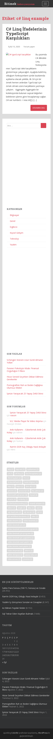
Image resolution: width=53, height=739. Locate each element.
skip (31, 508)
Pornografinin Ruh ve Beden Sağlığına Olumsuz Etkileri (25, 386)
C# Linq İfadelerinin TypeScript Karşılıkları (26, 33)
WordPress (43, 733)
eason (13, 415)
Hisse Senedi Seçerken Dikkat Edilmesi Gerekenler (25, 378)
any (10, 469)
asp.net (20, 469)
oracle (12, 499)
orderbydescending (17, 503)
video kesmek (31, 520)
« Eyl (4, 662)
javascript (24, 490)
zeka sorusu (14, 559)
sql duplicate (14, 512)
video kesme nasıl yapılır (19, 546)
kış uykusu (37, 490)
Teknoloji (14, 238)
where (29, 550)
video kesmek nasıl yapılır (20, 542)
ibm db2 (30, 486)
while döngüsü (15, 555)
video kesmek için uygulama (21, 538)
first (26, 478)
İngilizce (13, 226)
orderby (23, 499)
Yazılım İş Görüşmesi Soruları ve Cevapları (22, 602)
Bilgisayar (14, 215)
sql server (29, 512)
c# (10, 473)
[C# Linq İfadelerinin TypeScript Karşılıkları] (19, 59)
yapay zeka (31, 555)
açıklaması (32, 469)
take (35, 516)
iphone (12, 490)
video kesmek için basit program (23, 529)
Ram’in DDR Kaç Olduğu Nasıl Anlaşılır (28, 446)
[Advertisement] (26, 169)
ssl (39, 512)
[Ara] (43, 125)
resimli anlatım (37, 503)
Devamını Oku (39, 108)
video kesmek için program (20, 533)
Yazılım (13, 244)
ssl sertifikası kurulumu (18, 516)
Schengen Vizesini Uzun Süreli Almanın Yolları (25, 361)
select (11, 508)
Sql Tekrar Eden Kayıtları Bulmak (17, 613)
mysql (33, 495)
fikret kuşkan (14, 478)
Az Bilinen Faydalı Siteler (13, 608)
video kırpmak (15, 550)
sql (38, 508)
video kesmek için (16, 525)
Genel (12, 221)
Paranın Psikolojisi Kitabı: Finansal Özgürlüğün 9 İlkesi (23, 369)
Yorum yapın (29, 46)
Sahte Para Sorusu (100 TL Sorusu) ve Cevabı (23, 588)
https (19, 486)
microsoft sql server (17, 495)
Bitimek (19, 4)
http (11, 486)
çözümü (27, 559)
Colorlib (14, 733)
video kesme (14, 520)
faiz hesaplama (33, 473)
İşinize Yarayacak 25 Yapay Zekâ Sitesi (25, 393)
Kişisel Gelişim (16, 232)
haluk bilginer (31, 482)
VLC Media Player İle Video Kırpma (26, 421)
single (21, 508)
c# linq (19, 473)
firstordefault (14, 482)
